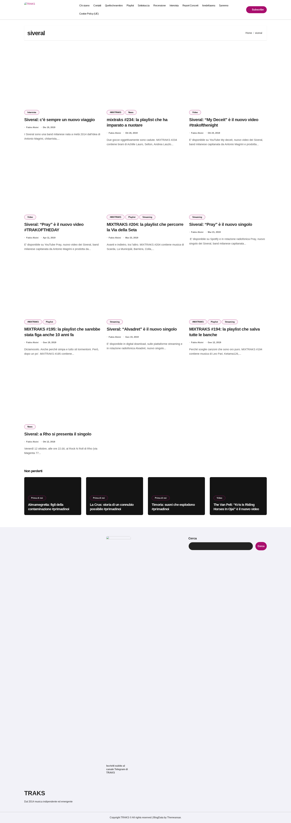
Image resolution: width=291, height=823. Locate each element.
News (130, 112)
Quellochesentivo (114, 5)
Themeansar (174, 817)
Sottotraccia (144, 5)
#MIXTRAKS (115, 112)
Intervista (174, 5)
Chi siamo (84, 5)
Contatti (97, 5)
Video (195, 112)
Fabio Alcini (32, 127)
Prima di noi (37, 498)
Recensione (159, 5)
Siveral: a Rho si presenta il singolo (57, 434)
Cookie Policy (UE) (89, 13)
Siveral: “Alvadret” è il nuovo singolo (142, 329)
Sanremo (223, 5)
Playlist (130, 5)
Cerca (192, 538)
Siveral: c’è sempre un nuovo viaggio (59, 119)
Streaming (147, 217)
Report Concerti (190, 5)
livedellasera (208, 5)
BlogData (158, 817)
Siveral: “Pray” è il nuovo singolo (220, 224)
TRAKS (34, 793)
